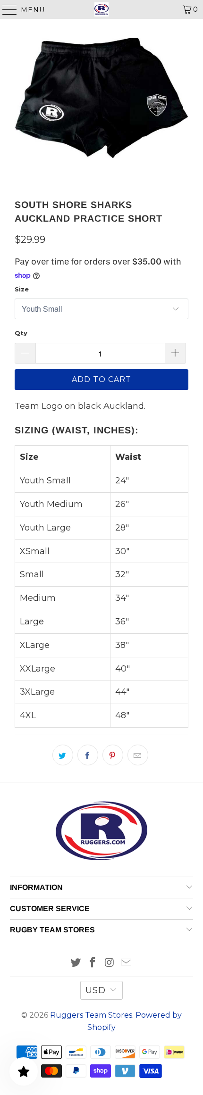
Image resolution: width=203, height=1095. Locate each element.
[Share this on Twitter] (62, 755)
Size (22, 289)
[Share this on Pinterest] (112, 755)
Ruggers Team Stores (91, 1015)
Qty (21, 333)
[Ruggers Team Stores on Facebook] (92, 963)
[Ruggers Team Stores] (101, 9)
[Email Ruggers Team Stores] (126, 963)
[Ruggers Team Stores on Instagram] (109, 963)
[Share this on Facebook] (87, 755)
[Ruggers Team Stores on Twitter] (76, 963)
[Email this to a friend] (137, 755)
